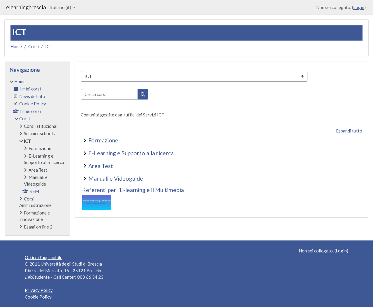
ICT (48, 46)
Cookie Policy (38, 296)
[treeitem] (37, 154)
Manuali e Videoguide (115, 178)
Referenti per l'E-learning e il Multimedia (133, 189)
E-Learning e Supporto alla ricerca (131, 153)
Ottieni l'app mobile (43, 257)
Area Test (100, 166)
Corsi (33, 46)
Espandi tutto (349, 130)
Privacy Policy (39, 290)
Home (16, 46)
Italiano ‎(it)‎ (60, 7)
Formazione (103, 140)
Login (358, 7)
